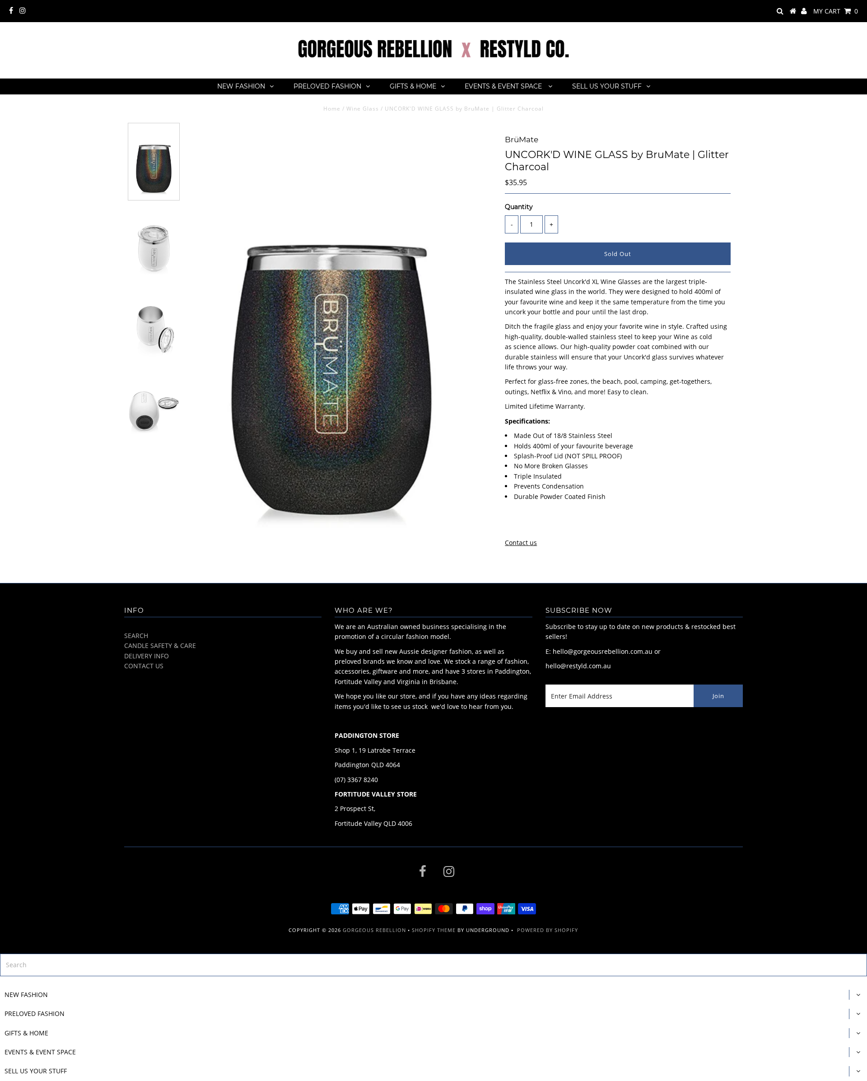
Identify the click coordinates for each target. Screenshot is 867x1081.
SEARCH (136, 635)
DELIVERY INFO (146, 656)
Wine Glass (362, 108)
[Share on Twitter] (526, 523)
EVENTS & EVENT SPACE (504, 86)
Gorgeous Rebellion (374, 930)
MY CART (835, 11)
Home (331, 108)
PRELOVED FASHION (327, 86)
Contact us (521, 542)
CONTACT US (143, 666)
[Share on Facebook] (510, 523)
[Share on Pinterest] (544, 523)
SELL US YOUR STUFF (607, 86)
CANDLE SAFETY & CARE (160, 645)
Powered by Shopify (547, 930)
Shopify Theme (434, 930)
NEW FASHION (241, 86)
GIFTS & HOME (413, 86)
